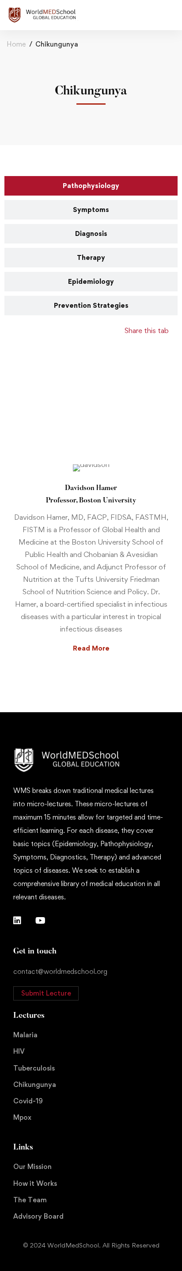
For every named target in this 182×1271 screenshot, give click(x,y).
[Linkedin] (17, 920)
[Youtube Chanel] (40, 920)
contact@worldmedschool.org (60, 971)
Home (16, 44)
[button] (46, 993)
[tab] (91, 186)
